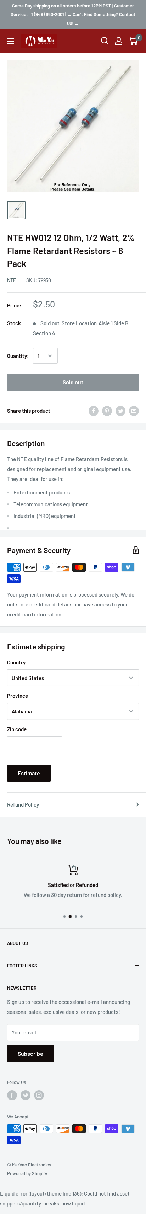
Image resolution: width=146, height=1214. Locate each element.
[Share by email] (134, 410)
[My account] (118, 41)
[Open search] (105, 41)
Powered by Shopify (27, 1173)
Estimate (29, 773)
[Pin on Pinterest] (107, 410)
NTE (11, 280)
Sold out (73, 382)
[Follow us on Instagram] (39, 1095)
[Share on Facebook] (94, 410)
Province (17, 695)
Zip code (17, 729)
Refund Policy (23, 804)
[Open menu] (10, 41)
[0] (133, 41)
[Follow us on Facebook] (12, 1095)
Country (16, 662)
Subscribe (30, 1053)
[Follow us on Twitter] (25, 1095)
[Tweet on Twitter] (120, 410)
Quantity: (18, 356)
